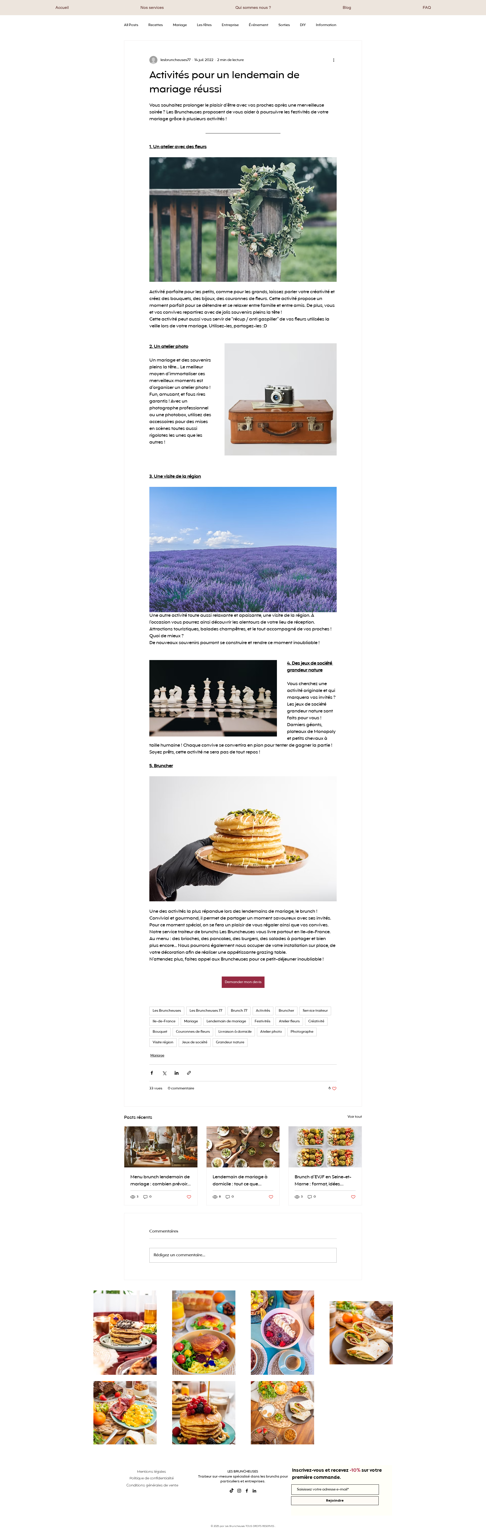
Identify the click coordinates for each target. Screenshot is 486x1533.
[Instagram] (239, 1490)
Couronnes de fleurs (193, 1031)
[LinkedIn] (254, 1490)
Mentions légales (151, 1472)
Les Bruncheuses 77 (206, 1010)
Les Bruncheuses (167, 1010)
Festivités (262, 1021)
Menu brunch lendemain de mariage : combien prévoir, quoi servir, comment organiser (160, 1180)
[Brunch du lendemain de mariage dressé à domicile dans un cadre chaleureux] (243, 1146)
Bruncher (286, 1010)
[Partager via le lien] (189, 1072)
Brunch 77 (239, 1010)
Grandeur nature (230, 1042)
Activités (263, 1010)
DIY (303, 25)
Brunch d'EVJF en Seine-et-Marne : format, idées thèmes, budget (323, 1180)
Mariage (180, 25)
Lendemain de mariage (226, 1021)
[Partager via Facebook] (151, 1072)
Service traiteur (315, 1010)
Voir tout (355, 1117)
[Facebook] (246, 1490)
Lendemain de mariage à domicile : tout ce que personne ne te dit (240, 1180)
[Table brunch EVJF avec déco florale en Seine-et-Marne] (325, 1146)
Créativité (316, 1021)
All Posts (131, 25)
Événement (258, 25)
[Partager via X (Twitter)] (164, 1072)
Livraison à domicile (235, 1031)
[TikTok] (231, 1490)
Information (326, 25)
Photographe (302, 1031)
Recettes (155, 25)
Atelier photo (271, 1031)
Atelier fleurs (289, 1021)
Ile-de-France (164, 1021)
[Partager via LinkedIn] (176, 1072)
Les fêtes (204, 25)
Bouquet (160, 1031)
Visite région (163, 1042)
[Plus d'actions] (334, 60)
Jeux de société (194, 1042)
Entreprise (230, 25)
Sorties (284, 25)
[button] (152, 7)
